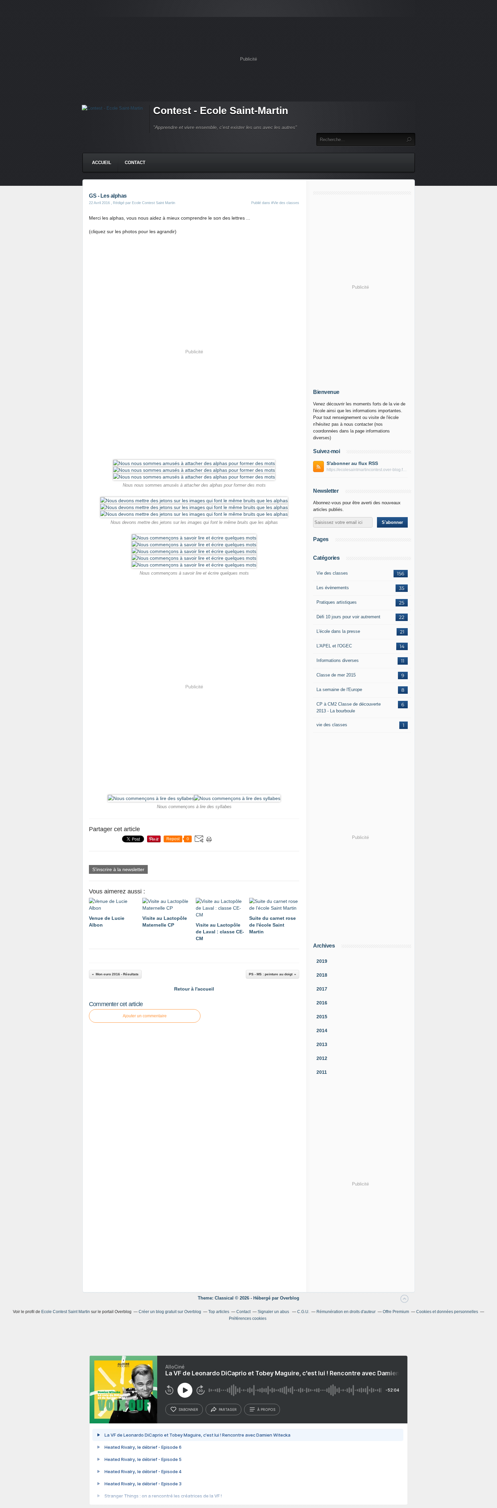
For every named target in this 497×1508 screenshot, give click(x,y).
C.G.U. (303, 1311)
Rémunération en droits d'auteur (346, 1311)
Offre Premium (396, 1311)
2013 (321, 1044)
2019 (321, 961)
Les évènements (332, 587)
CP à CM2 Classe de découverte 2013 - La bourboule (348, 707)
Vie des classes (332, 573)
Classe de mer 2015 (336, 675)
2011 (321, 1072)
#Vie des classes (285, 203)
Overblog (289, 1298)
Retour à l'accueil (194, 989)
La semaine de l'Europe (339, 689)
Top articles (218, 1311)
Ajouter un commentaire (145, 1016)
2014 (321, 1030)
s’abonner (188, 1409)
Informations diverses (337, 660)
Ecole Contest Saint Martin (65, 1311)
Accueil (101, 162)
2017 (321, 989)
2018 (321, 975)
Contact (135, 162)
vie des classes (331, 724)
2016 (321, 1002)
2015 (321, 1016)
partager (228, 1409)
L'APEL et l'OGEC (334, 645)
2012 (321, 1058)
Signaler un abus (274, 1311)
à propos (266, 1409)
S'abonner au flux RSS (352, 463)
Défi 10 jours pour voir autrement (348, 616)
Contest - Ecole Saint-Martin (220, 110)
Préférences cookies (247, 1318)
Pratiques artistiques (336, 602)
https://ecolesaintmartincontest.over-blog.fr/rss (367, 469)
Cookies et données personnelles (447, 1311)
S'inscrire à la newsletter (118, 869)
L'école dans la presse (338, 631)
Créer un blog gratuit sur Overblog (170, 1311)
